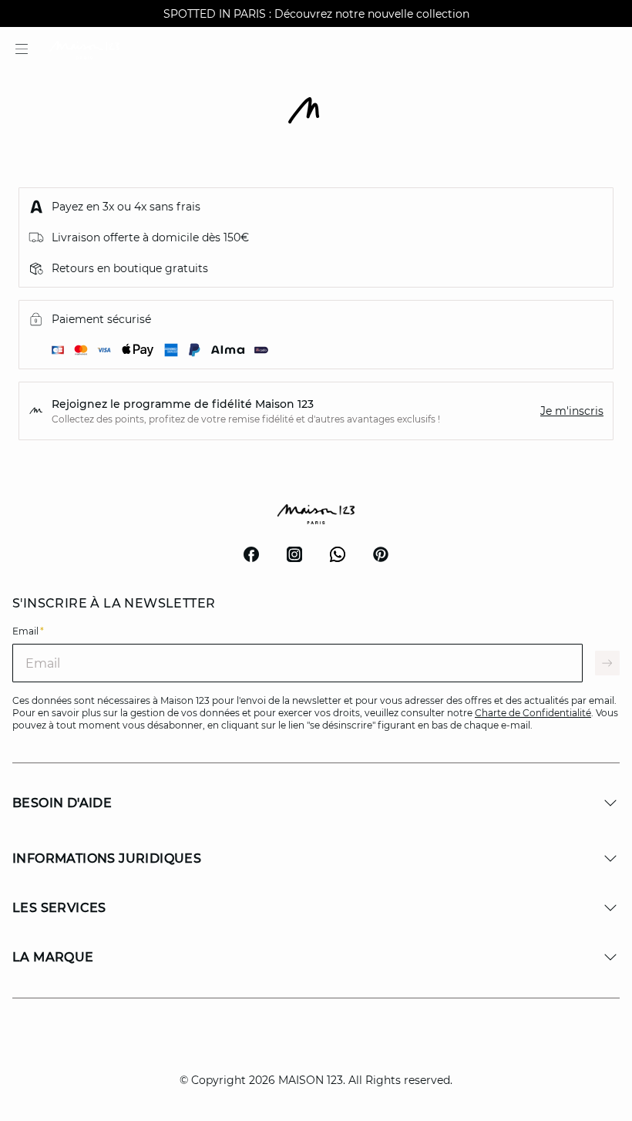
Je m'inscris (571, 411)
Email (28, 631)
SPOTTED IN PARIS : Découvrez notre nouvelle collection (316, 14)
